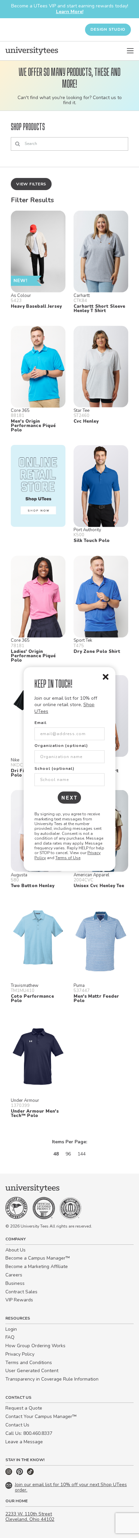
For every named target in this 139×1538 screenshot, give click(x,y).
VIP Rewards (19, 1300)
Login (11, 1329)
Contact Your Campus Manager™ (41, 1416)
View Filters (31, 184)
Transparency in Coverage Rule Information (52, 1379)
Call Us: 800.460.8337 (28, 1433)
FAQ (10, 1337)
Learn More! (69, 11)
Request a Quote (23, 1408)
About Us (15, 1250)
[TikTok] (30, 1473)
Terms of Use (67, 858)
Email (40, 722)
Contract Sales (21, 1292)
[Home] (31, 51)
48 (56, 1154)
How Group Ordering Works (35, 1346)
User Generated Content (31, 1370)
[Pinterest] (20, 1473)
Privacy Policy (19, 1354)
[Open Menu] (130, 51)
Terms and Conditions (28, 1362)
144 (82, 1154)
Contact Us (17, 1425)
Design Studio (108, 29)
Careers (13, 1275)
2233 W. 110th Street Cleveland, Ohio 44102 (29, 1517)
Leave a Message (24, 1442)
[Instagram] (9, 1473)
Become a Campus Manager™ (37, 1258)
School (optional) (54, 768)
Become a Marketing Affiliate (36, 1266)
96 (68, 1154)
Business (15, 1283)
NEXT (69, 797)
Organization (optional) (61, 745)
